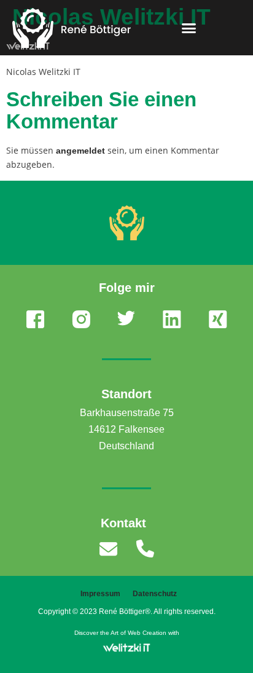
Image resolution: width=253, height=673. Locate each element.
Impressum (100, 593)
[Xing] (218, 319)
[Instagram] (81, 319)
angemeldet (80, 150)
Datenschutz (155, 593)
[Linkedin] (172, 319)
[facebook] (35, 319)
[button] (188, 27)
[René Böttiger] (126, 222)
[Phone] (145, 548)
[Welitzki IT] (126, 648)
